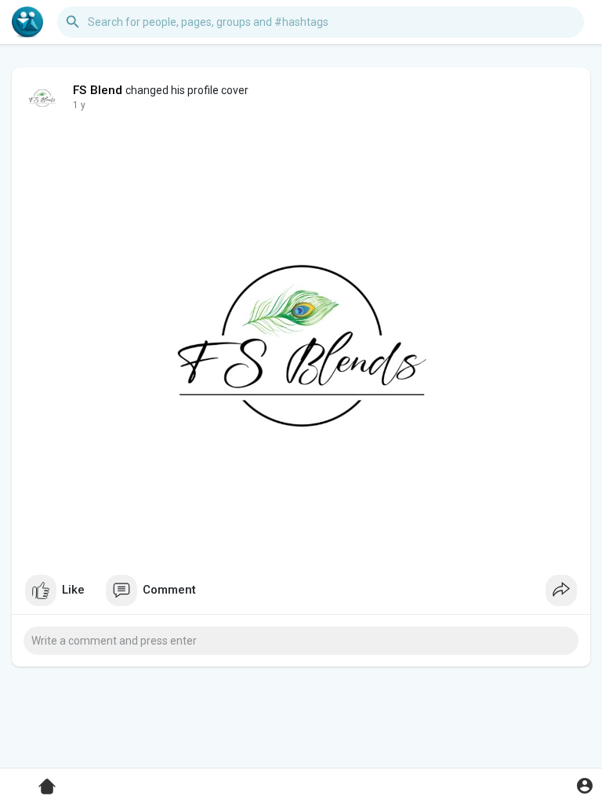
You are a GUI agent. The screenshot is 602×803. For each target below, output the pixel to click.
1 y (79, 105)
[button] (584, 785)
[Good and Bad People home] (27, 22)
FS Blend (98, 90)
